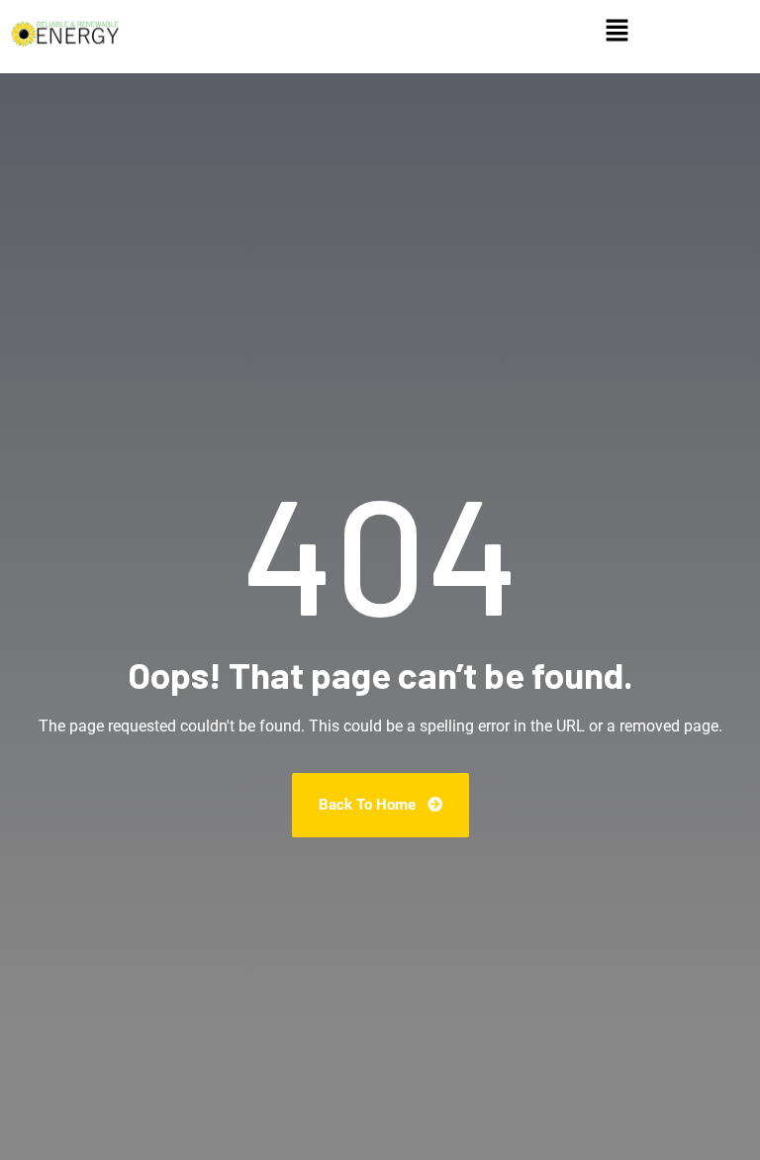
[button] (616, 31)
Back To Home (369, 805)
